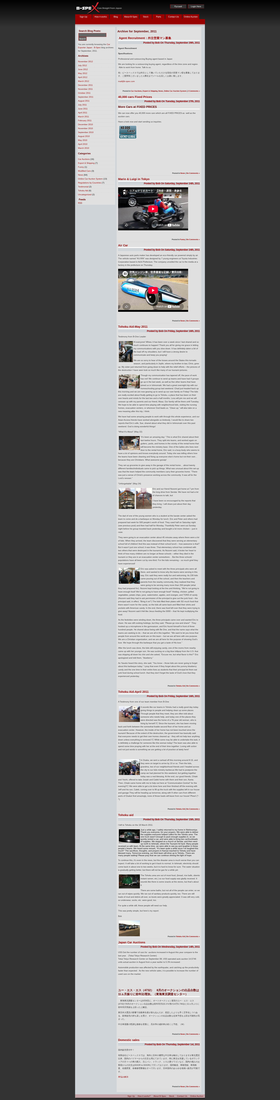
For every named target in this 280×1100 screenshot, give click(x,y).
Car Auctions (84, 159)
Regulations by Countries (89, 183)
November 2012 (85, 61)
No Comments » (193, 173)
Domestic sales (128, 1040)
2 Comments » (194, 91)
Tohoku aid (125, 815)
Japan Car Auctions (131, 942)
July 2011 (82, 105)
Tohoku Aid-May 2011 (133, 326)
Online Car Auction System (90, 179)
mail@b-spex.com (126, 81)
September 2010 (85, 132)
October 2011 (84, 93)
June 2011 (83, 109)
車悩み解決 (123, 1077)
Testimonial (83, 186)
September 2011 (85, 97)
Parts (158, 16)
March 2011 (83, 116)
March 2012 (83, 81)
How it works (100, 16)
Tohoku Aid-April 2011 (133, 691)
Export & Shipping (86, 163)
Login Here (196, 6)
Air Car (123, 245)
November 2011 (85, 89)
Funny (81, 167)
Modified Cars (84, 171)
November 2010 (85, 128)
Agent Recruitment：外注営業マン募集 (145, 38)
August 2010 (84, 136)
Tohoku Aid (83, 190)
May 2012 (82, 73)
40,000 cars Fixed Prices (135, 96)
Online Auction (191, 16)
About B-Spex (130, 16)
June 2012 (83, 69)
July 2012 (82, 65)
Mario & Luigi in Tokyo (133, 179)
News (80, 175)
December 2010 (85, 124)
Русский (178, 6)
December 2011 (85, 85)
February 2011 (85, 120)
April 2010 (82, 144)
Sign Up (83, 16)
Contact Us (173, 16)
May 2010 (82, 140)
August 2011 (84, 101)
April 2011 (82, 112)
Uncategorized (84, 194)
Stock (145, 16)
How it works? (144, 1096)
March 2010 (83, 148)
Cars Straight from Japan (98, 7)
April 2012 (82, 77)
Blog (116, 16)
